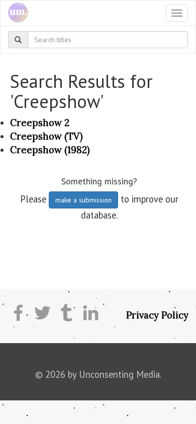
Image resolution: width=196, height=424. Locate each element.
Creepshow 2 (39, 123)
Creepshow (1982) (50, 150)
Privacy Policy (157, 315)
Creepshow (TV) (46, 136)
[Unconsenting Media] (14, 13)
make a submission (83, 199)
